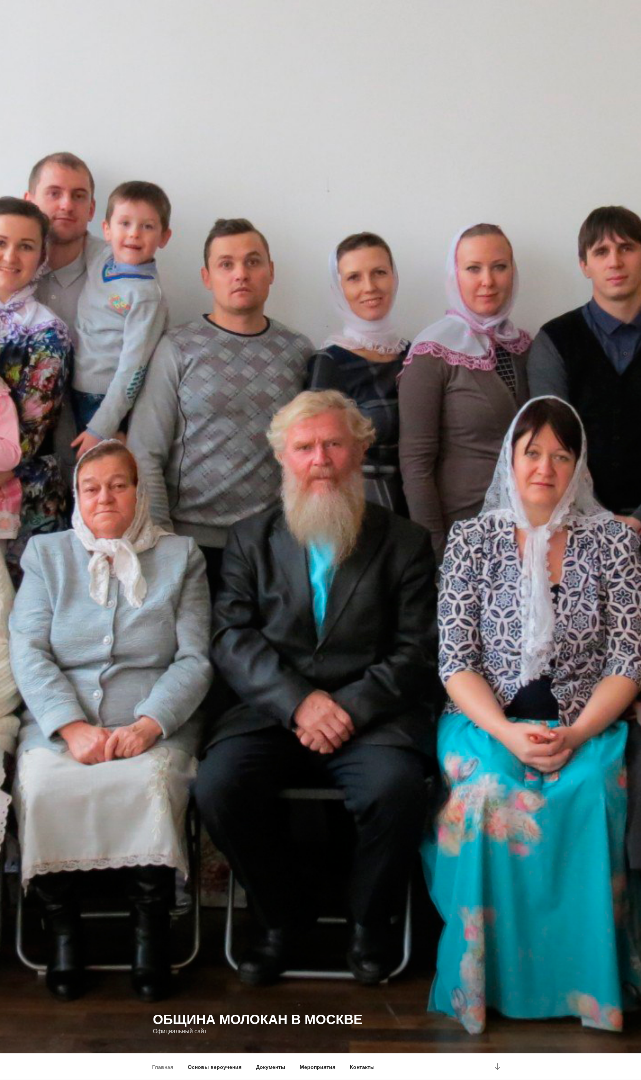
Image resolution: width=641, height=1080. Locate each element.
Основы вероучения (214, 1066)
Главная (162, 1066)
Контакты (362, 1066)
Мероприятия (317, 1066)
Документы (270, 1066)
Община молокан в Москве (257, 1018)
